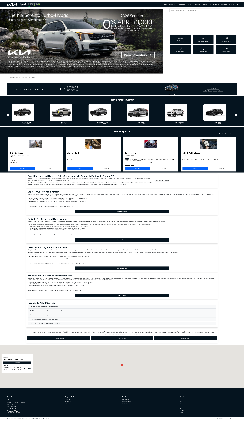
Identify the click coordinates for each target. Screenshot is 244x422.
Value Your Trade (122, 338)
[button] (122, 365)
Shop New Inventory (122, 211)
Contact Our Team (185, 338)
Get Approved (68, 401)
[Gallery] (81, 41)
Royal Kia (8, 418)
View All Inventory (121, 101)
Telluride (181, 412)
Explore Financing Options (122, 268)
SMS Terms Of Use (42, 418)
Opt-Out (36, 418)
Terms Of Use (19, 418)
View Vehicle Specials (59, 338)
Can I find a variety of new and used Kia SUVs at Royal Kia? (44, 306)
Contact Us (12, 400)
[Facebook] (8, 411)
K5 (180, 399)
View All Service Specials (223, 133)
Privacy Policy (13, 418)
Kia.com (47, 418)
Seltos (181, 405)
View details (213, 88)
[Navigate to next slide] (162, 41)
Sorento (181, 406)
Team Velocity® (220, 418)
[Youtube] (16, 411)
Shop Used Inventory (122, 240)
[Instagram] (11, 411)
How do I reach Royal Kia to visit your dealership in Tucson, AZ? (45, 323)
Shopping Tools (69, 397)
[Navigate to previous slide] (1, 41)
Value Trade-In (68, 403)
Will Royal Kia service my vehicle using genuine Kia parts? (44, 319)
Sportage (182, 410)
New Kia (182, 397)
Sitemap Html (27, 418)
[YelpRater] (19, 411)
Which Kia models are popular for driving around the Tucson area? (46, 310)
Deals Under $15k (126, 403)
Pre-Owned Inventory (127, 401)
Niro (180, 401)
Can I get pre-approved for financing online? (40, 315)
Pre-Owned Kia (125, 399)
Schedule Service (233, 133)
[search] (237, 4)
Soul (180, 408)
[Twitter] (13, 411)
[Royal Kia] (17, 4)
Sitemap (23, 418)
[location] (209, 0)
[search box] (203, 10)
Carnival (181, 403)
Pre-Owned (125, 397)
